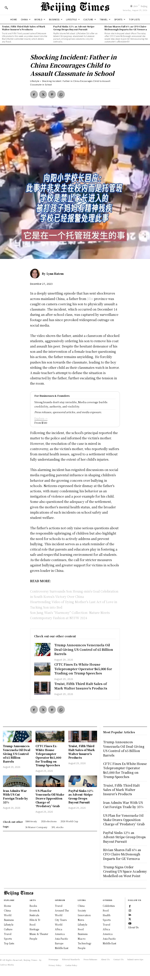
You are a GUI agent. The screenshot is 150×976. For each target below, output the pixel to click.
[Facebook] (34, 94)
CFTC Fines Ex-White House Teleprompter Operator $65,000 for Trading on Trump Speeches (83, 668)
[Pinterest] (52, 94)
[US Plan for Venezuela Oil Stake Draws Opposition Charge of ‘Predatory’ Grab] (50, 781)
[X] (43, 94)
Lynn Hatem (55, 274)
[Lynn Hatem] (36, 273)
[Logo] (75, 7)
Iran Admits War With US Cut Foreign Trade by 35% (15, 796)
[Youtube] (130, 923)
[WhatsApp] (61, 94)
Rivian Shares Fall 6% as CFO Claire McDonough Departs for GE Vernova (125, 28)
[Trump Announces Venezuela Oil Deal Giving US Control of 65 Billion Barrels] (42, 649)
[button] (6, 7)
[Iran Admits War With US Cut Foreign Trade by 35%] (17, 781)
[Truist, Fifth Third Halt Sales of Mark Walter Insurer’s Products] (42, 688)
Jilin (89, 298)
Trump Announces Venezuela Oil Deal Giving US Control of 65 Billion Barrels (83, 649)
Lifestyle (34, 81)
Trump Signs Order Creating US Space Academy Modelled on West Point (125, 871)
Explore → (40, 418)
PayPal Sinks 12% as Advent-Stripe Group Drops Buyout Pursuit (73, 28)
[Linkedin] (130, 915)
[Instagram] (130, 910)
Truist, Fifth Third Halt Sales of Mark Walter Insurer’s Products (23, 28)
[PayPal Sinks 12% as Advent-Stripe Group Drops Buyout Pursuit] (82, 781)
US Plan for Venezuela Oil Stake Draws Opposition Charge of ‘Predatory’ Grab (50, 798)
